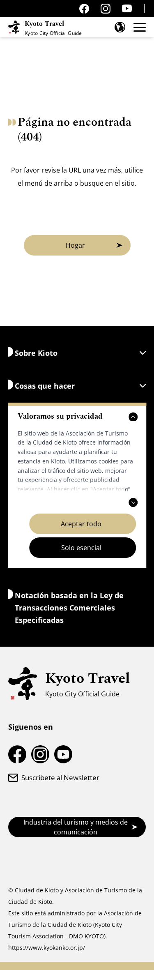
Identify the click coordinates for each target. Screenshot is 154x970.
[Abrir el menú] (139, 27)
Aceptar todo (81, 523)
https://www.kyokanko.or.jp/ (46, 948)
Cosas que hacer (45, 386)
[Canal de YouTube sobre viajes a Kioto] (127, 8)
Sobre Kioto (36, 353)
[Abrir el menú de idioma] (120, 27)
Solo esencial (81, 547)
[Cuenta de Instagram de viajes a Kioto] (106, 9)
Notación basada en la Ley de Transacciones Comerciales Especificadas (69, 607)
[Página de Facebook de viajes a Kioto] (84, 9)
